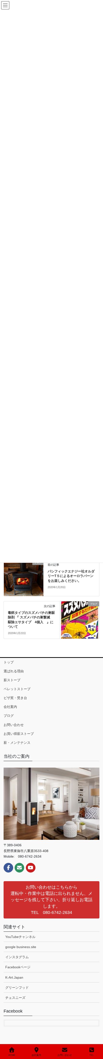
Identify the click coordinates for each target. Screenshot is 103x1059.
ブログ (9, 716)
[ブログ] (23, 577)
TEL (91, 1055)
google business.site (20, 947)
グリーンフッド (17, 987)
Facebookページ (17, 967)
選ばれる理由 (14, 671)
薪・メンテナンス (17, 743)
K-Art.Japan (14, 977)
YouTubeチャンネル (20, 937)
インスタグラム (17, 957)
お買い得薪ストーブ (19, 734)
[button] (51, 899)
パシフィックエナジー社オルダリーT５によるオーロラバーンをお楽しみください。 (71, 576)
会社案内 (10, 707)
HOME (11, 1055)
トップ (9, 662)
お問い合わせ (14, 725)
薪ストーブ (12, 680)
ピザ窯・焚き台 (15, 698)
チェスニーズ (15, 998)
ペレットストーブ (17, 689)
